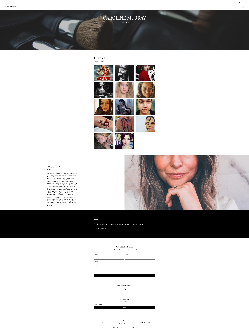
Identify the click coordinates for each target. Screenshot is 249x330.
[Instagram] (243, 7)
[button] (103, 73)
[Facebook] (241, 7)
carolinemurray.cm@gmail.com (11, 3)
